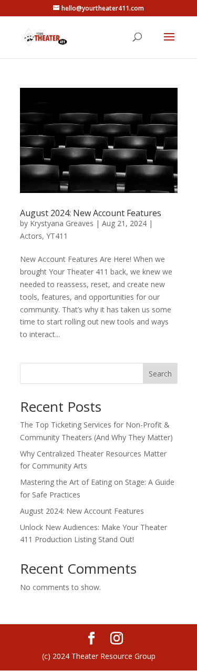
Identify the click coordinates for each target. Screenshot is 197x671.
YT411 (57, 236)
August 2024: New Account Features (90, 213)
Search (160, 374)
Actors (31, 236)
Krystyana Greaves (62, 223)
